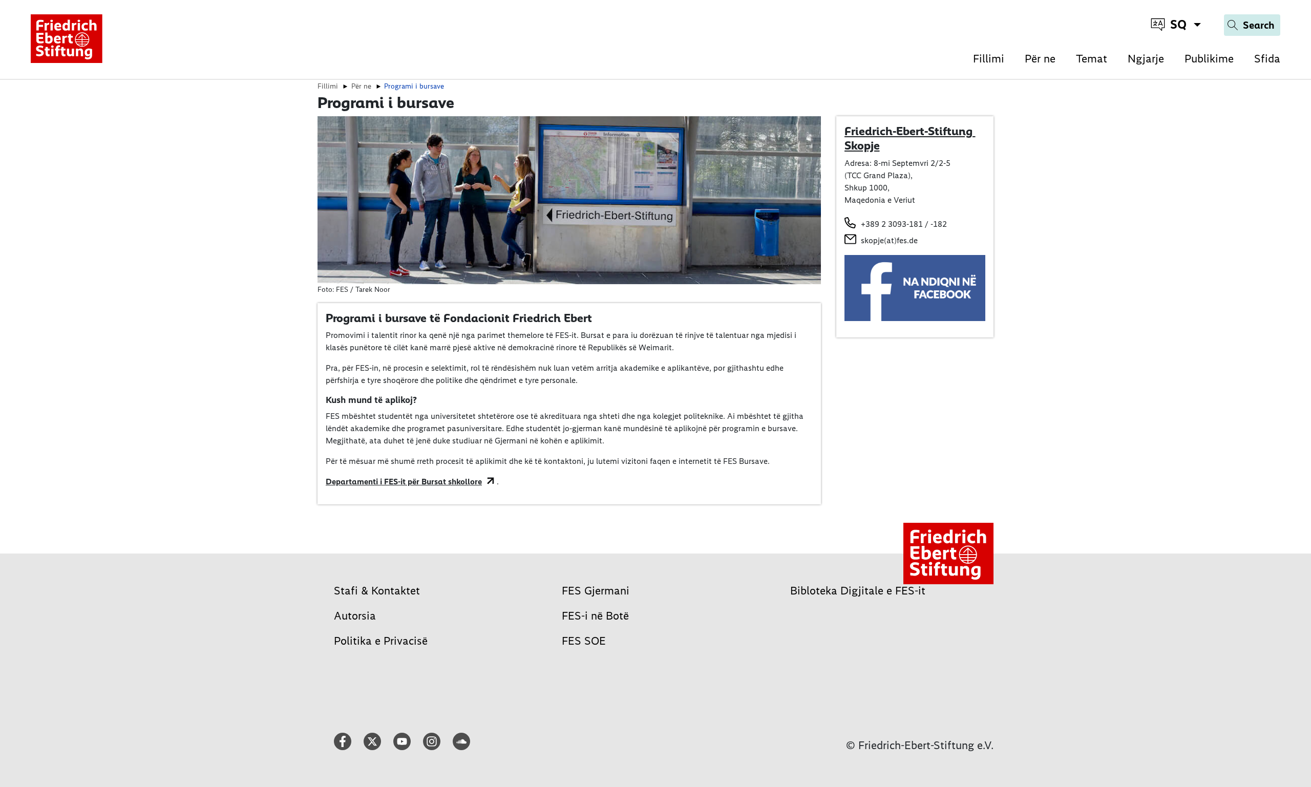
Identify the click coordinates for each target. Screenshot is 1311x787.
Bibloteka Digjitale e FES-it (857, 591)
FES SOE (584, 641)
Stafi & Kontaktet (377, 591)
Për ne (1040, 59)
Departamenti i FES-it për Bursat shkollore (404, 481)
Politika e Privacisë (381, 641)
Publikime (1209, 59)
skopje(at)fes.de (889, 240)
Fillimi (988, 59)
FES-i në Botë (595, 616)
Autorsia (355, 616)
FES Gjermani (595, 591)
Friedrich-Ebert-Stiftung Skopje (910, 138)
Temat (1091, 59)
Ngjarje (1146, 59)
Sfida (1267, 59)
